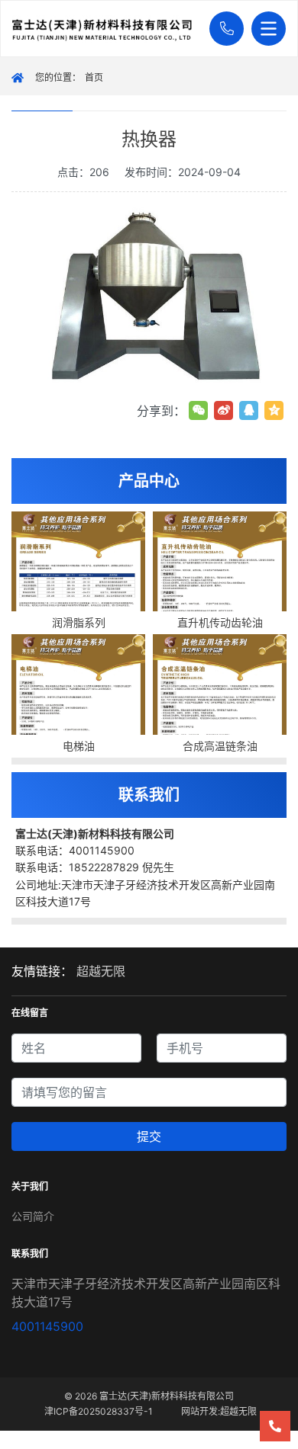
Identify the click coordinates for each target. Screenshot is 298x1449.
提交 (149, 1136)
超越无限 (100, 971)
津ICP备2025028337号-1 (98, 1411)
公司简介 (32, 1216)
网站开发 (199, 1411)
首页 (94, 77)
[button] (223, 28)
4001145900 (47, 1326)
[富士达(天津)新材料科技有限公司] (107, 29)
